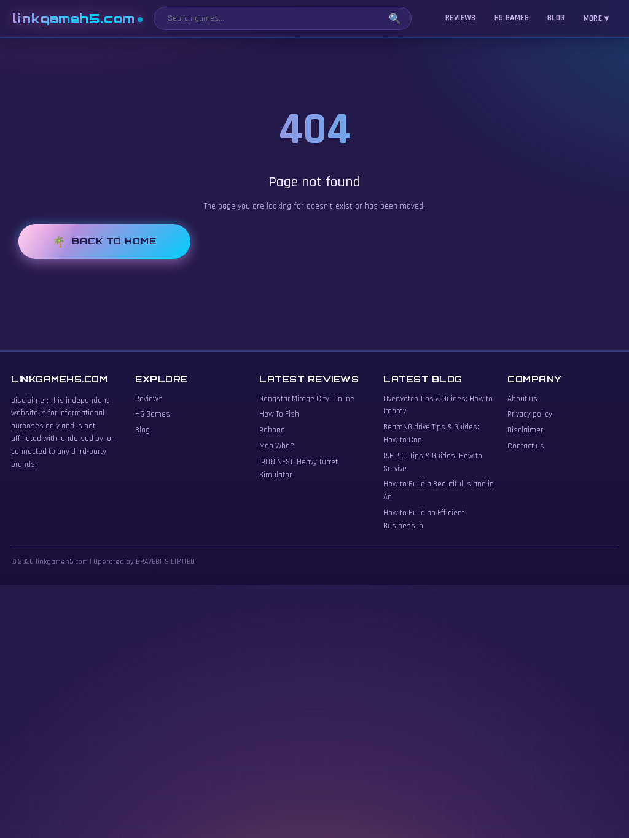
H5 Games (511, 17)
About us (522, 399)
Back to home (114, 241)
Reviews (460, 17)
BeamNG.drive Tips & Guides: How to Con (431, 433)
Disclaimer (525, 430)
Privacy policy (529, 414)
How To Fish (279, 414)
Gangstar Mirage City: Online (306, 399)
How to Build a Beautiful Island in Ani (438, 490)
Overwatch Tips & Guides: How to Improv (438, 405)
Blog (556, 17)
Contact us (525, 446)
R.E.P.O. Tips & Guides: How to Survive (432, 462)
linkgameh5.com (74, 18)
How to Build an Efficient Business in (423, 519)
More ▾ (596, 18)
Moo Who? (276, 446)
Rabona (272, 430)
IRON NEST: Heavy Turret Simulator (298, 468)
